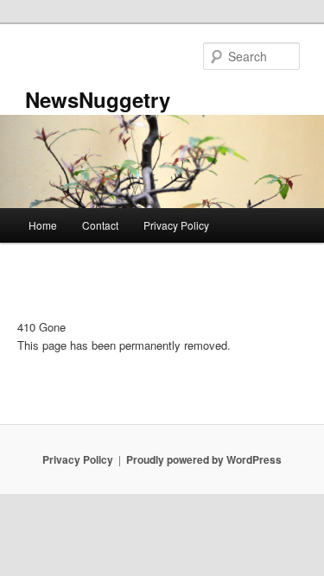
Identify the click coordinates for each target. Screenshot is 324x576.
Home (43, 225)
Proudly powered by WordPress (204, 459)
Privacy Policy (176, 225)
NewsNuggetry (97, 99)
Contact (100, 225)
